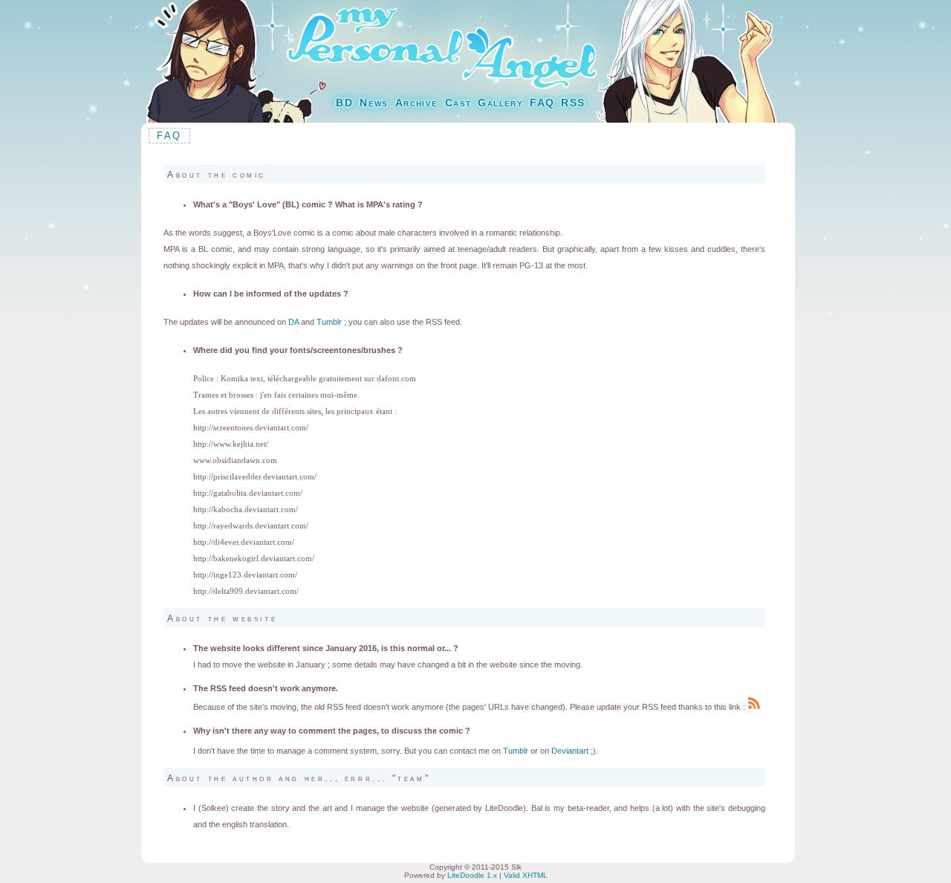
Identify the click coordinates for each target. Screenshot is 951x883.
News (374, 103)
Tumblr (329, 321)
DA (293, 321)
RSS (573, 103)
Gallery (500, 103)
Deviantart (569, 750)
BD (344, 103)
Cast (458, 103)
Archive (416, 103)
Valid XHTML (526, 875)
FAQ (542, 103)
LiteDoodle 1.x (472, 875)
